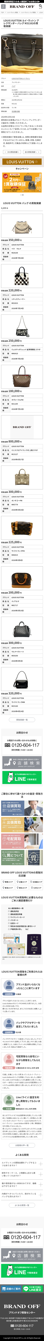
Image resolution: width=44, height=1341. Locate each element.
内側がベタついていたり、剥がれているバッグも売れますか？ (19, 1195)
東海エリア (9, 888)
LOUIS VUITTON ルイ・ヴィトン (21, 78)
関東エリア (9, 882)
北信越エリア (37, 882)
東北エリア (23, 888)
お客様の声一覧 (22, 1145)
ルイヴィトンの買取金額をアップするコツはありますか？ (19, 1164)
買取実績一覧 (22, 719)
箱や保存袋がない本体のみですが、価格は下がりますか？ (19, 1184)
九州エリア (37, 888)
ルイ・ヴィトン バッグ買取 (28, 12)
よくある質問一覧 (22, 1205)
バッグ (13, 86)
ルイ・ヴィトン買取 (12, 12)
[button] (21, 194)
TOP (2, 12)
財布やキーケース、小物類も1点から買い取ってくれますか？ (18, 1174)
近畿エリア (23, 882)
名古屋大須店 (16, 111)
